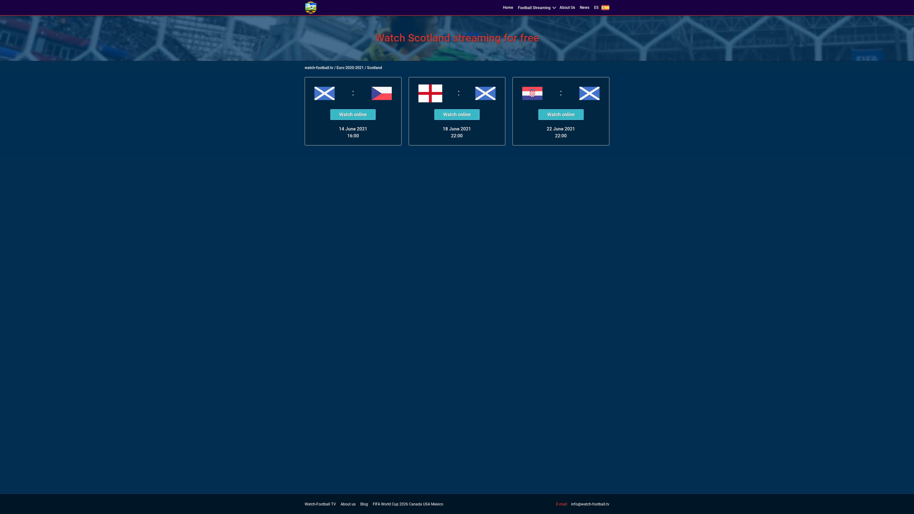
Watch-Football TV (320, 504)
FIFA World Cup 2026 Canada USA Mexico (408, 504)
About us (348, 504)
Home (508, 7)
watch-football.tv (319, 67)
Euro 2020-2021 (350, 67)
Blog (364, 504)
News (584, 7)
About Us (567, 7)
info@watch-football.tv (590, 504)
